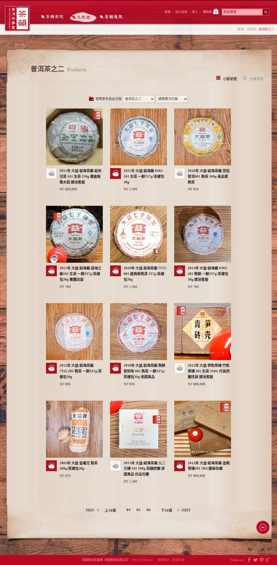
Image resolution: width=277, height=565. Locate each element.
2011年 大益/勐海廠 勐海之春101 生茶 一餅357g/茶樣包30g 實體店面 (80, 273)
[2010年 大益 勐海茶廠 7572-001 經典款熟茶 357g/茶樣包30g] (138, 234)
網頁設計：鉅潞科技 (171, 559)
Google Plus (268, 560)
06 (148, 510)
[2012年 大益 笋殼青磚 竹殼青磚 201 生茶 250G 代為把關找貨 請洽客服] (202, 331)
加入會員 (181, 12)
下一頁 (184, 510)
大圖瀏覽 (256, 78)
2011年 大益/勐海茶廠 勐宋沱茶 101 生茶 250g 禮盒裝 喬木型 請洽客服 (80, 176)
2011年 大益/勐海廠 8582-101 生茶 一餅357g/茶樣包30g (144, 176)
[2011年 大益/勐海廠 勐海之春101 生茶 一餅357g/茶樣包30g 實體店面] (74, 234)
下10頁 (166, 510)
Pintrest (261, 560)
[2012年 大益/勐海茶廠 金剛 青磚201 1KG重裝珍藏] (202, 429)
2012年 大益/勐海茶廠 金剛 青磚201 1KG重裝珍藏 (209, 466)
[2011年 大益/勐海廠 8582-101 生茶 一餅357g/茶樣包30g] (138, 136)
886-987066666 (144, 559)
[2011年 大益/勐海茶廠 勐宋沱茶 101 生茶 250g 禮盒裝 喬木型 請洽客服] (74, 136)
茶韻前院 (53, 17)
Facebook (249, 560)
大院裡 (83, 17)
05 (138, 510)
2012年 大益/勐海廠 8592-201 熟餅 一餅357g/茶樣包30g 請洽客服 (208, 273)
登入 (195, 12)
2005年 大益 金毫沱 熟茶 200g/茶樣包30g (79, 466)
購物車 (210, 12)
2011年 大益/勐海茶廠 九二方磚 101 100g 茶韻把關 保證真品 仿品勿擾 (145, 468)
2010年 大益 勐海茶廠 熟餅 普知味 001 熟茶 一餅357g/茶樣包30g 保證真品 (144, 371)
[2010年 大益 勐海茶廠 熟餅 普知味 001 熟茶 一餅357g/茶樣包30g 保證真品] (138, 331)
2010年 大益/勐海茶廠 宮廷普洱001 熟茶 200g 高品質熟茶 (209, 176)
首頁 (167, 12)
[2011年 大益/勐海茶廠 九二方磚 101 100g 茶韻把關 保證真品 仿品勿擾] (138, 429)
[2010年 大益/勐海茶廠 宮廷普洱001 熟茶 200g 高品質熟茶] (202, 136)
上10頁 (110, 510)
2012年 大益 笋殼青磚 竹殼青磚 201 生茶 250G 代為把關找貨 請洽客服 (209, 371)
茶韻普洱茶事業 (17, 18)
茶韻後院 (112, 17)
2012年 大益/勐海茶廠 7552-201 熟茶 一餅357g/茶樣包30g (81, 371)
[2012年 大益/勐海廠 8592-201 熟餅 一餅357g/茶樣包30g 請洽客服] (202, 234)
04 (128, 510)
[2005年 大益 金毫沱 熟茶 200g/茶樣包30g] (74, 429)
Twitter (255, 560)
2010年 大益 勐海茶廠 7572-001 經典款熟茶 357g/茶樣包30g (145, 273)
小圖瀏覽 (230, 78)
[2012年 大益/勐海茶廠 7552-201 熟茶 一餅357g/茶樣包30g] (74, 331)
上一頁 (93, 510)
